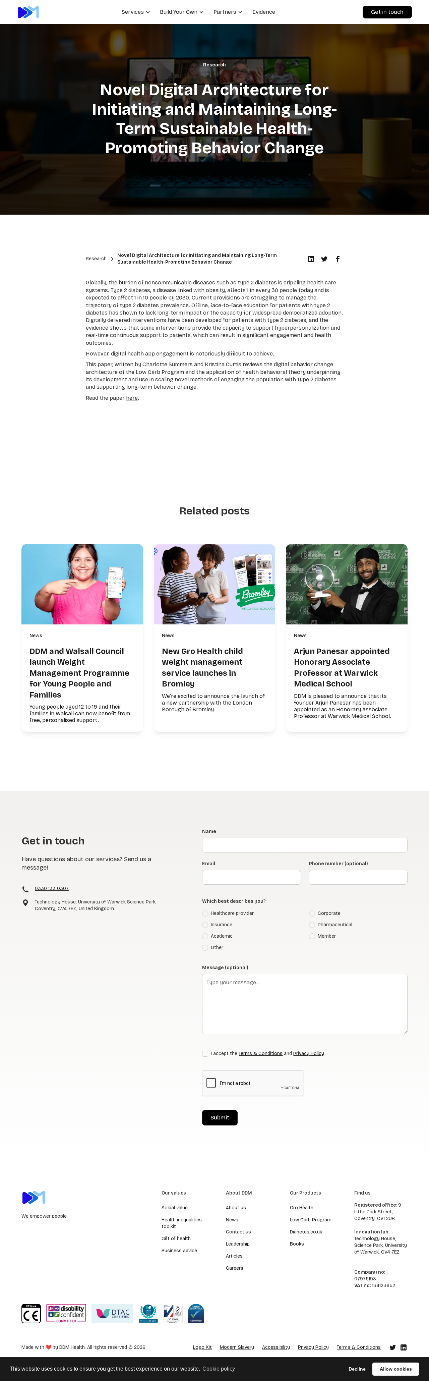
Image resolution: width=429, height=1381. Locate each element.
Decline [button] (357, 1369)
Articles (234, 1256)
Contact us (238, 1232)
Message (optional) (225, 968)
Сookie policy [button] (218, 1369)
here (132, 398)
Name (209, 831)
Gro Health (301, 1208)
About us (236, 1208)
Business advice (179, 1251)
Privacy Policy (308, 1053)
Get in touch (387, 11)
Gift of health (176, 1238)
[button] (135, 12)
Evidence (263, 12)
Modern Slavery (237, 1347)
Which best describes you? (233, 901)
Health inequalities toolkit (182, 1223)
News (232, 1220)
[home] (28, 12)
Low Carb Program (310, 1220)
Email (208, 864)
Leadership (238, 1244)
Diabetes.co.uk (306, 1232)
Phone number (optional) (338, 864)
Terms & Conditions (261, 1053)
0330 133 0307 (52, 888)
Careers (234, 1268)
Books (297, 1244)
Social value (175, 1208)
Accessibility (276, 1347)
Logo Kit (202, 1347)
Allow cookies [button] (396, 1369)
